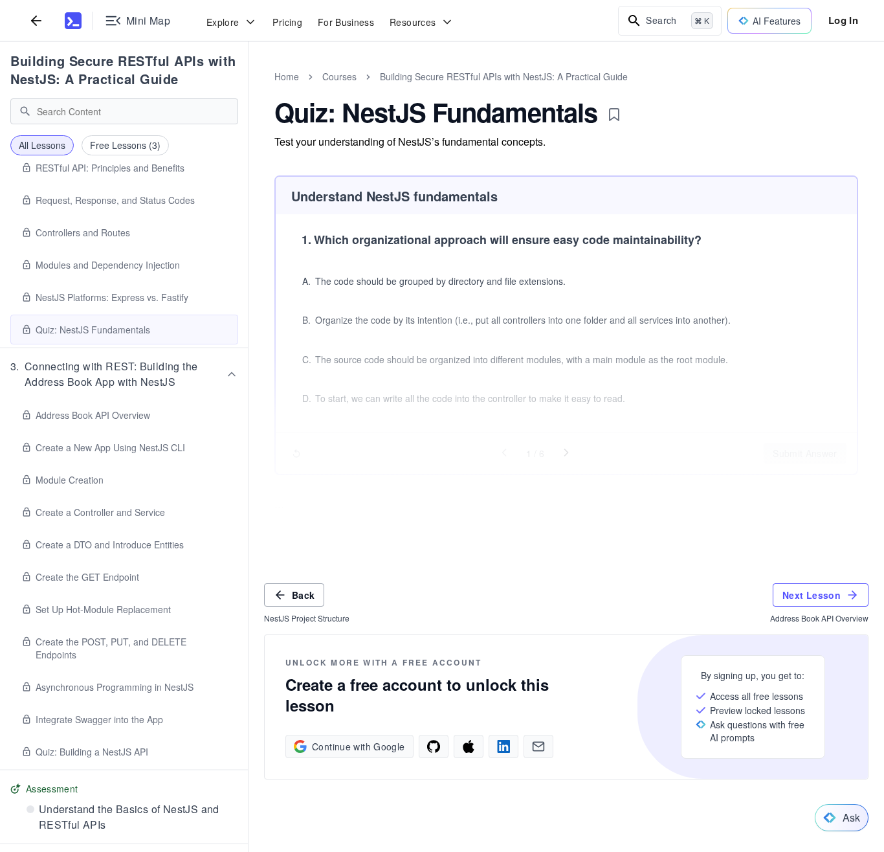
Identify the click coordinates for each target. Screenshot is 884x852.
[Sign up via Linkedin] (503, 746)
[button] (124, 374)
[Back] (36, 20)
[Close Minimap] (248, 90)
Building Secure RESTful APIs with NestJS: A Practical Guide (123, 69)
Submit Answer (805, 453)
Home (286, 76)
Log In (843, 20)
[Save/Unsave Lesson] (614, 114)
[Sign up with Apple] (468, 746)
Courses (339, 76)
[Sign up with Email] (538, 746)
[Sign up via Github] (433, 746)
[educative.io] (73, 20)
